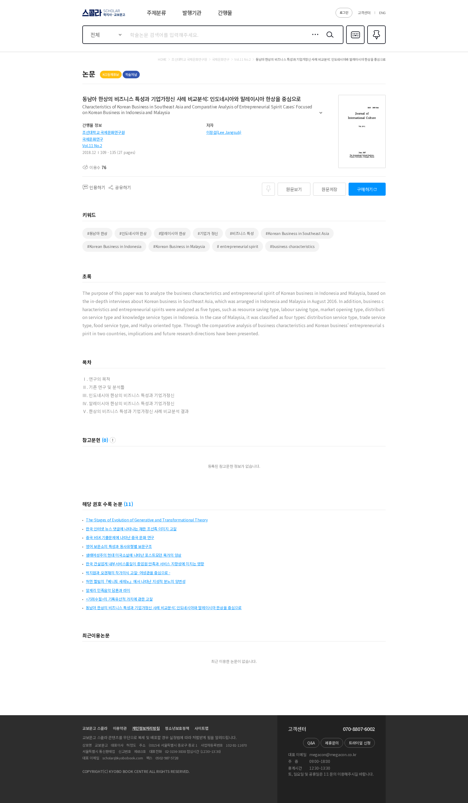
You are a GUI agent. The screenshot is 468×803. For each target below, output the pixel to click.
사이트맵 (201, 728)
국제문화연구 (92, 139)
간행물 (225, 13)
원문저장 (329, 189)
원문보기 (294, 189)
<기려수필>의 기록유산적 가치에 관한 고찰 (119, 599)
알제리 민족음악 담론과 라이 (108, 590)
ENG (382, 12)
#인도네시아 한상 (133, 233)
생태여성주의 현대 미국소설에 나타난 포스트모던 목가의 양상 (133, 555)
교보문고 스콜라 (95, 728)
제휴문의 (332, 743)
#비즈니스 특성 (242, 233)
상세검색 (313, 38)
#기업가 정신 (208, 233)
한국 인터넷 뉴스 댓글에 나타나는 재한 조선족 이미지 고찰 (131, 528)
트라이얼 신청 (359, 743)
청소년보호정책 (177, 728)
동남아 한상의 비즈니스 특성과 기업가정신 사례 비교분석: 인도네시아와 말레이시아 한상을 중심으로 (164, 607)
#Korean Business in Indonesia (114, 246)
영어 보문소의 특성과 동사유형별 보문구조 (119, 546)
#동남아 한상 (97, 233)
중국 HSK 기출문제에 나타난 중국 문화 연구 (120, 537)
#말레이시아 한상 (172, 233)
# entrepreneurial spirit (237, 246)
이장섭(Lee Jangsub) (224, 132)
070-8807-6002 (359, 729)
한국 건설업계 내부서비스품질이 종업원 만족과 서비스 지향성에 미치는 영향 (145, 563)
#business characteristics (292, 246)
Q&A (311, 743)
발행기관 (192, 13)
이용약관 (120, 728)
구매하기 (365, 189)
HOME (162, 59)
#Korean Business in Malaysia (179, 246)
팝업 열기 (113, 440)
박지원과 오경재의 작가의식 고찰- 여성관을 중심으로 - (128, 572)
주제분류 (156, 13)
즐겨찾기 (376, 43)
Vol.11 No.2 (92, 145)
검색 (328, 38)
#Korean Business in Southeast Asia (297, 233)
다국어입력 (355, 43)
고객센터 (364, 12)
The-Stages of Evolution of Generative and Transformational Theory (147, 520)
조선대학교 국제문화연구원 (103, 132)
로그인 (344, 12)
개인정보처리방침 (146, 728)
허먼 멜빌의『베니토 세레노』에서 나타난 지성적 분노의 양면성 (136, 581)
